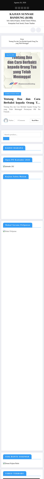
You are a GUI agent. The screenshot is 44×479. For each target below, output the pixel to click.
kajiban (11, 120)
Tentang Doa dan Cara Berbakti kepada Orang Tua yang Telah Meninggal (22, 100)
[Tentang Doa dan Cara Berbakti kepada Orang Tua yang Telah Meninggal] (22, 70)
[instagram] (25, 8)
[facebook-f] (16, 8)
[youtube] (28, 8)
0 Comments (21, 120)
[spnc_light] (38, 29)
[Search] (33, 30)
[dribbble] (22, 8)
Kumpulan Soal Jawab (12, 93)
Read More (35, 120)
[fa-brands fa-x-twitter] (19, 8)
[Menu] (4, 29)
